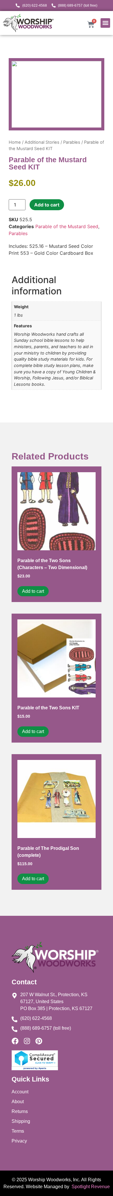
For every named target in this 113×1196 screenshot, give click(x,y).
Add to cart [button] (33, 591)
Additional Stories (42, 142)
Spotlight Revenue (90, 1186)
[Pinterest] (38, 1041)
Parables (71, 142)
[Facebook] (15, 1041)
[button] (105, 23)
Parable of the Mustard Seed (66, 226)
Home (15, 142)
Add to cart (46, 205)
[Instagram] (26, 1041)
